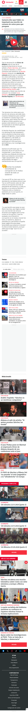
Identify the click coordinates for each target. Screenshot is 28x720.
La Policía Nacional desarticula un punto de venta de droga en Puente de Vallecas (5, 292)
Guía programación (14, 667)
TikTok (16, 14)
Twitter (7, 14)
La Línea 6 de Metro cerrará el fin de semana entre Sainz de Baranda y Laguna (5, 285)
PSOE (13, 262)
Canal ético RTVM (14, 695)
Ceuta (2, 577)
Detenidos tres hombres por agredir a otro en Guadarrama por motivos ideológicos (5, 275)
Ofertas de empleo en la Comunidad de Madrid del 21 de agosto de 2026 (5, 302)
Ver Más (14, 552)
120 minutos (4, 502)
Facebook (2, 14)
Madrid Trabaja (13, 299)
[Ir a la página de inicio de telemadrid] (7, 2)
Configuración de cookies (14, 707)
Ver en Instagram (11, 650)
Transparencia (14, 680)
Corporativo (14, 673)
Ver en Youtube (24, 650)
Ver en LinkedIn (20, 650)
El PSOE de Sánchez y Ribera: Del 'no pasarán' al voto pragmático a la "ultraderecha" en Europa (14, 461)
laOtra (14, 665)
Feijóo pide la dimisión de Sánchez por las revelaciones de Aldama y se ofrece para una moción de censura (5, 103)
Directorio (14, 682)
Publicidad (14, 685)
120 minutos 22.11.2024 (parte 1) (14, 514)
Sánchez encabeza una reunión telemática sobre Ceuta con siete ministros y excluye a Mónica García (14, 568)
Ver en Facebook (3, 651)
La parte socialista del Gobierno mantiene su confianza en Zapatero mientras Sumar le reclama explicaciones (14, 596)
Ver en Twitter (7, 651)
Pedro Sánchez (13, 68)
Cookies (14, 705)
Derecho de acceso (14, 687)
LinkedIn (21, 14)
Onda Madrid (18, 6)
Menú (26, 2)
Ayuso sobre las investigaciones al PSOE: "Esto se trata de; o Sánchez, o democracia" (14, 623)
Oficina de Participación (14, 697)
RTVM (14, 655)
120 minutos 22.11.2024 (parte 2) (14, 493)
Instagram (11, 14)
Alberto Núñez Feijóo (9, 89)
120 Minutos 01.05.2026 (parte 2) (14, 536)
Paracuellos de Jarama (15, 315)
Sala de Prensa (14, 675)
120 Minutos (19, 96)
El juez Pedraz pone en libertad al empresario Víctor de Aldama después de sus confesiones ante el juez (13, 433)
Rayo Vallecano (13, 307)
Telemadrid (14, 660)
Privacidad (14, 700)
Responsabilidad (14, 677)
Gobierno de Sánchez (7, 632)
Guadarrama (12, 273)
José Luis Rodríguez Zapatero (10, 605)
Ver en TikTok (16, 651)
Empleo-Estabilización (14, 690)
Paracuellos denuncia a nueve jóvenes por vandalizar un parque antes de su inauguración (5, 318)
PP (10, 262)
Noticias (4, 6)
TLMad (10, 6)
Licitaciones (14, 692)
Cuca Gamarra (6, 17)
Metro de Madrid (14, 282)
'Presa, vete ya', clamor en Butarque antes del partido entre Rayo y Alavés (5, 310)
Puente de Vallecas (14, 290)
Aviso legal (14, 702)
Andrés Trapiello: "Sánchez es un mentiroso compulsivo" (13, 386)
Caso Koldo (5, 264)
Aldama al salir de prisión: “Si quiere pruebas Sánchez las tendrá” (5, 200)
